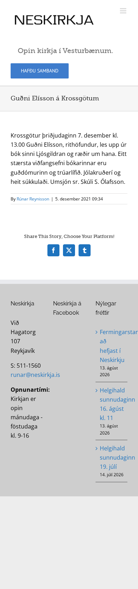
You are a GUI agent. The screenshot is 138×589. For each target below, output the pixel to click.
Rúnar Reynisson (33, 199)
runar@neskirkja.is (35, 375)
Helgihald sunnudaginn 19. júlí (112, 457)
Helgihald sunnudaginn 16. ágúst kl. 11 (112, 404)
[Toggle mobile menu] (123, 10)
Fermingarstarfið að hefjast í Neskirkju (112, 345)
